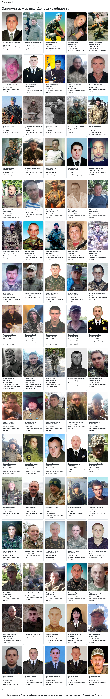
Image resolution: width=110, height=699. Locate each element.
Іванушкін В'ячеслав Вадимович (9, 464)
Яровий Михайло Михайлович (8, 593)
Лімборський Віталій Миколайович (53, 676)
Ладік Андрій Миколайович (72, 210)
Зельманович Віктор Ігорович (74, 508)
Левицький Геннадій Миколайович (96, 464)
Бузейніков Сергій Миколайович (30, 85)
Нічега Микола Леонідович (76, 378)
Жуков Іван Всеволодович (33, 551)
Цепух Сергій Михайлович (97, 551)
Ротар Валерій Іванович (97, 293)
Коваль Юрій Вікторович (33, 293)
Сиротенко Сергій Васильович (52, 508)
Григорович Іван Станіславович (51, 335)
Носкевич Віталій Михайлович (94, 635)
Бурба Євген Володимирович (30, 379)
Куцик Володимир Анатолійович (95, 593)
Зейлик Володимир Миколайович (31, 464)
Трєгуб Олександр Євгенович (74, 464)
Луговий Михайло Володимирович (9, 508)
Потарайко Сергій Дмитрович (30, 335)
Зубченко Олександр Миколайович (96, 508)
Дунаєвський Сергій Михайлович (9, 335)
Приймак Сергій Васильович (51, 43)
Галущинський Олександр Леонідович (33, 127)
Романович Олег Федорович (73, 252)
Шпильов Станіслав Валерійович (95, 210)
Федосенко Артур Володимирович (52, 551)
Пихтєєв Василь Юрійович (76, 126)
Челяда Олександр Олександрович (95, 43)
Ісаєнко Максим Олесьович (94, 422)
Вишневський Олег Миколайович (52, 294)
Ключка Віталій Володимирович (73, 335)
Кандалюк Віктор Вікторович (73, 551)
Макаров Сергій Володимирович (73, 168)
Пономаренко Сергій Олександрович (53, 422)
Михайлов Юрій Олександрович (73, 676)
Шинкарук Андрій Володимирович (30, 676)
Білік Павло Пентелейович (33, 593)
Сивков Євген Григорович (11, 251)
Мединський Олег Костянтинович (95, 335)
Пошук (38, 2)
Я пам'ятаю (6, 2)
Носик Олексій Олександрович (8, 422)
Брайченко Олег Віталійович (51, 168)
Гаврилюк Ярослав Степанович (52, 593)
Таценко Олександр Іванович (74, 85)
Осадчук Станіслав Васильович (52, 252)
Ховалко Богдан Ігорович (33, 634)
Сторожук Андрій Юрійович (52, 635)
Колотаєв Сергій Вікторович (8, 127)
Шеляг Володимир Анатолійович (95, 127)
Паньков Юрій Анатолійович (29, 252)
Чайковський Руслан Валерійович (10, 210)
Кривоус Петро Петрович (33, 210)
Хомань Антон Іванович (96, 168)
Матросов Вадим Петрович (8, 379)
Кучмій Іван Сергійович (32, 168)
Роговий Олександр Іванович (52, 464)
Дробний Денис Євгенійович (73, 43)
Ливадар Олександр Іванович (52, 85)
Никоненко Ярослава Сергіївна (74, 635)
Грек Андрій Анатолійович (33, 42)
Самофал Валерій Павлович (30, 508)
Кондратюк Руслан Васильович (74, 593)
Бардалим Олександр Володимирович (10, 635)
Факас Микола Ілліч (95, 85)
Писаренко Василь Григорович (52, 127)
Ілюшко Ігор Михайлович (76, 422)
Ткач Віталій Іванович (10, 85)
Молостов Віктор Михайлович (94, 676)
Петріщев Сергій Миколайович (30, 422)
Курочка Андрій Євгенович (11, 42)
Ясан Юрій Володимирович (8, 294)
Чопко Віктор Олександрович (73, 294)
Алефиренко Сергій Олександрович (95, 379)
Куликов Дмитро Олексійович (8, 168)
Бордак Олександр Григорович (52, 210)
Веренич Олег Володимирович (51, 379)
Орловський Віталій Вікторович (9, 551)
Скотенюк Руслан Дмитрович (95, 252)
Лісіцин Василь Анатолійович (8, 676)
